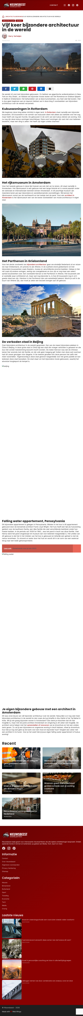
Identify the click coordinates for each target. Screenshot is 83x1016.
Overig (4, 909)
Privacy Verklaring (9, 868)
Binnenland (6, 886)
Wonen (20, 16)
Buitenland (6, 889)
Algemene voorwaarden (11, 865)
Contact (54, 5)
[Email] (50, 89)
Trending (5, 896)
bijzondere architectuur (36, 264)
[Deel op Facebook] (6, 89)
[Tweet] (14, 89)
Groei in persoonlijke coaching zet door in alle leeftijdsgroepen (46, 960)
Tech (4, 902)
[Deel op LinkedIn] (41, 89)
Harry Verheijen (14, 36)
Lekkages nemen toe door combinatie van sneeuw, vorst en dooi (47, 981)
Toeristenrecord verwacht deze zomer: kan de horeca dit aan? (46, 940)
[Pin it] (32, 89)
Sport (4, 892)
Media (4, 905)
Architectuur (11, 16)
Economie (5, 899)
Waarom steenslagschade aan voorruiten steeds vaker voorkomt (48, 920)
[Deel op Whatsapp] (23, 89)
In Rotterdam (50, 112)
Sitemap (5, 871)
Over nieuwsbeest (8, 862)
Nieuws (4, 883)
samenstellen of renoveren (38, 725)
